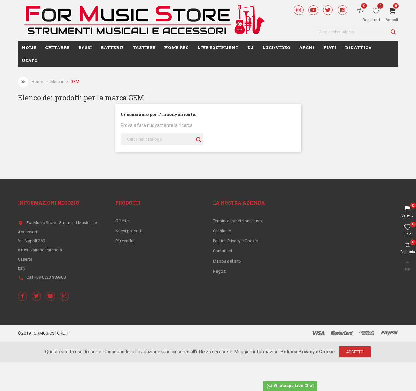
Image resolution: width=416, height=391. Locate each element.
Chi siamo (222, 230)
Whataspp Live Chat (293, 385)
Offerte (122, 220)
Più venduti (125, 240)
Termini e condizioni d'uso (237, 220)
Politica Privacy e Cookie (235, 240)
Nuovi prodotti (128, 230)
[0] (376, 12)
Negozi (220, 271)
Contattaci (222, 251)
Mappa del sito (227, 261)
